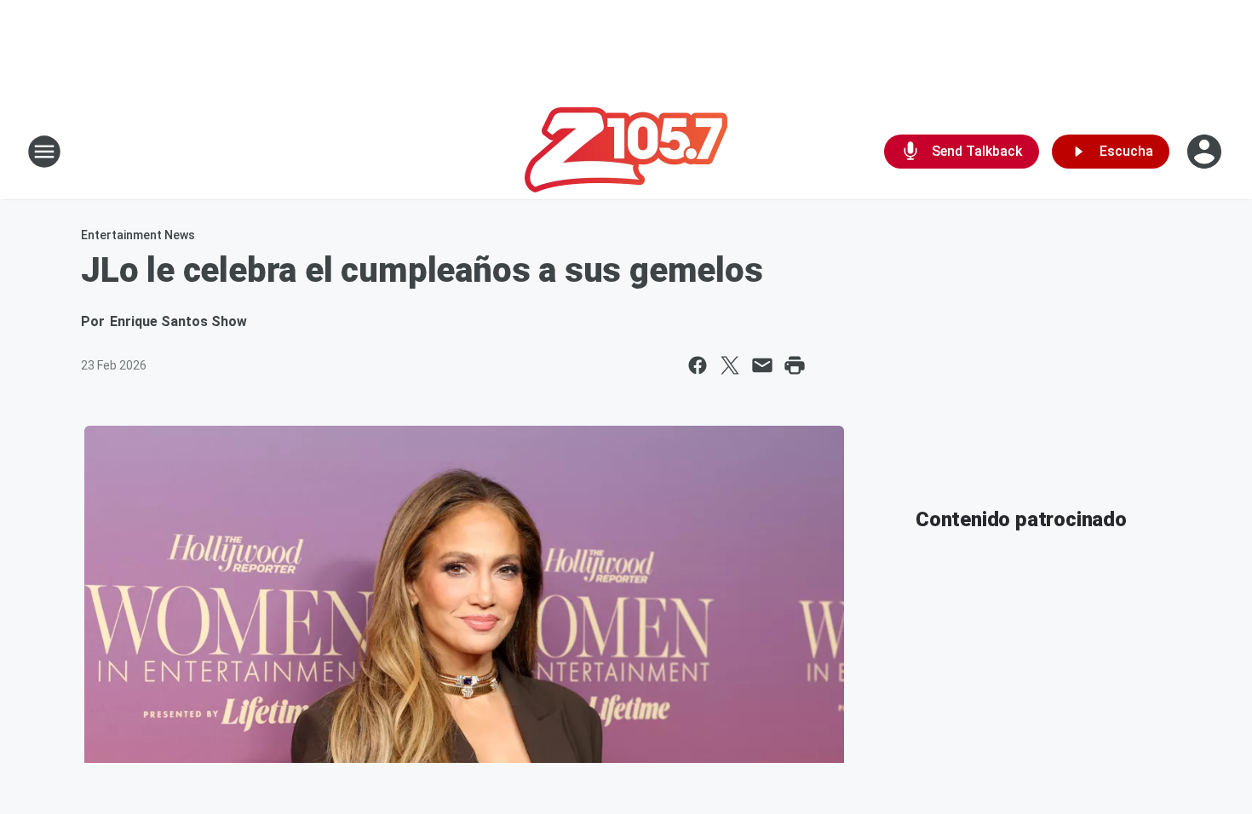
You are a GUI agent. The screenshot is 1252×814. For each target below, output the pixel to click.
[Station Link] (626, 151)
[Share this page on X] (730, 365)
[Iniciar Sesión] (1206, 152)
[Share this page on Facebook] (697, 365)
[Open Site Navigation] (44, 152)
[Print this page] (795, 365)
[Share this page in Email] (762, 365)
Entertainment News (138, 235)
